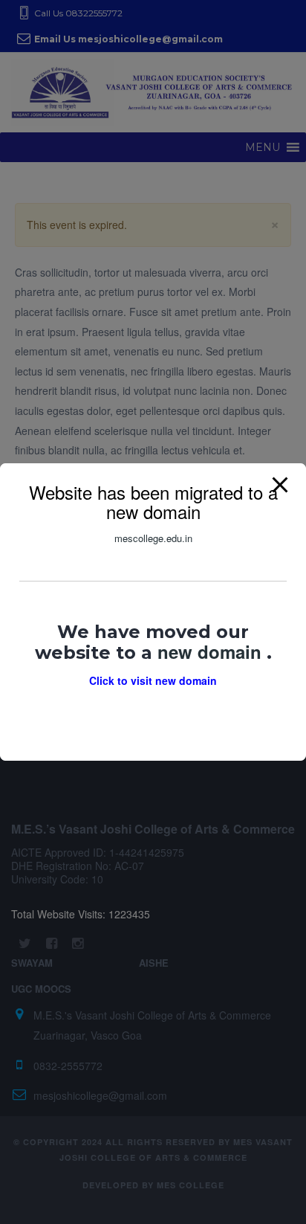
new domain (212, 651)
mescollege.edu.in (153, 538)
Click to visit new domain (153, 680)
